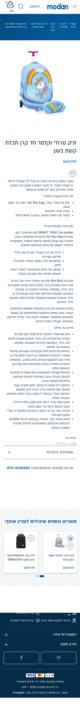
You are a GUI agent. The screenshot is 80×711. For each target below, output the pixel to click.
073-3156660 (18, 468)
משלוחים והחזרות (59, 452)
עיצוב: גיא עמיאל (58, 692)
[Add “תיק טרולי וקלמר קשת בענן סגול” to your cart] (70, 538)
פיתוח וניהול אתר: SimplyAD (29, 692)
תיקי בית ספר (52, 27)
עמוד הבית (73, 25)
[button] (42, 576)
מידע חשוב (68, 644)
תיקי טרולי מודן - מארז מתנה (37, 25)
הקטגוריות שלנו (64, 634)
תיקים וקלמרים (63, 25)
